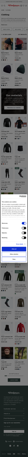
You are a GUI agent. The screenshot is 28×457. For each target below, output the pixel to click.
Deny (14, 259)
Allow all (14, 249)
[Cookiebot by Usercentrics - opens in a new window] (19, 196)
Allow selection (14, 254)
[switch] (24, 228)
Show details (19, 244)
